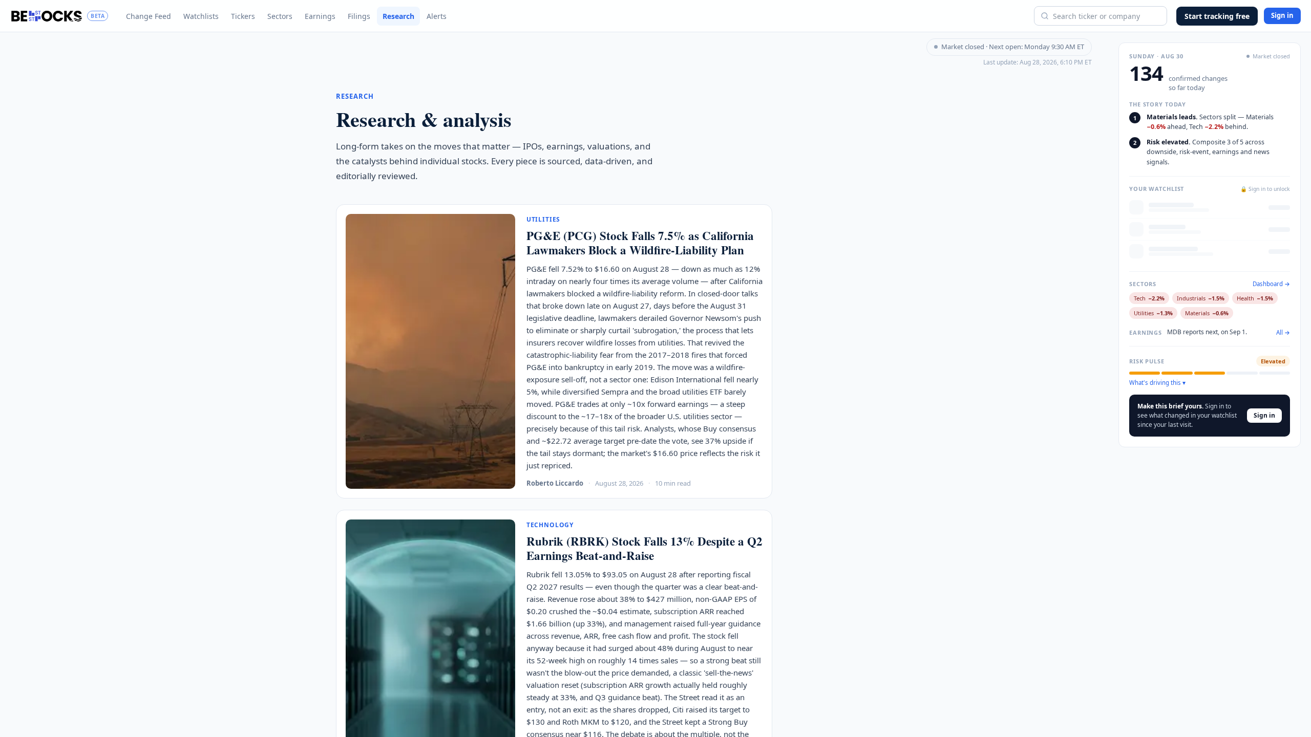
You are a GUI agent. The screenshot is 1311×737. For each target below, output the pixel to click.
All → (1283, 333)
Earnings (320, 16)
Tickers (243, 16)
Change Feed (148, 16)
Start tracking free (1217, 16)
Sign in (1282, 15)
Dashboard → (1271, 284)
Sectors (279, 16)
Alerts (437, 16)
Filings (359, 16)
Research (398, 16)
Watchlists (201, 16)
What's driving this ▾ (1157, 383)
